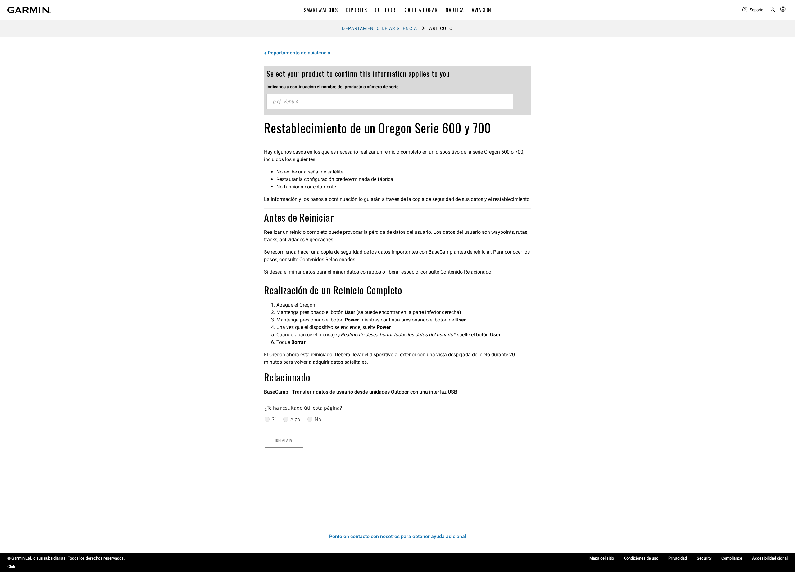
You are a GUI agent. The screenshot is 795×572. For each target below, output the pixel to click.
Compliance (731, 558)
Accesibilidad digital (770, 558)
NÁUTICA (455, 10)
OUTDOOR (385, 10)
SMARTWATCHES (321, 10)
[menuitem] (753, 10)
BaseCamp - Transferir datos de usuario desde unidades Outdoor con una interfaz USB (360, 392)
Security (704, 558)
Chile (11, 566)
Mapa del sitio (601, 558)
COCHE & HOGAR (420, 10)
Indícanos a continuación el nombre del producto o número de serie (332, 86)
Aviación (481, 10)
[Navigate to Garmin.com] (29, 10)
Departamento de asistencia (379, 28)
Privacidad (677, 558)
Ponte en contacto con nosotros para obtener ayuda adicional (397, 536)
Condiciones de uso (641, 558)
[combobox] (389, 101)
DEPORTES (356, 10)
